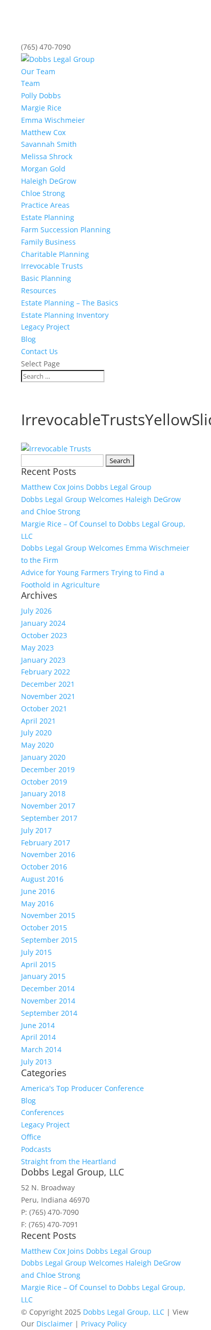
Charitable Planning (55, 254)
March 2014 (41, 1049)
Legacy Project (45, 327)
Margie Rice (41, 108)
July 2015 (36, 952)
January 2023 (43, 660)
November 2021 (48, 696)
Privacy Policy (103, 1323)
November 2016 (48, 854)
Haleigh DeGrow (48, 181)
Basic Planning (46, 278)
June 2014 (38, 1025)
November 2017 (48, 806)
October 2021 (44, 708)
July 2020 (36, 732)
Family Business (48, 242)
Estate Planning (47, 217)
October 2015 (44, 927)
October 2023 (44, 635)
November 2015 (48, 915)
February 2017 (45, 842)
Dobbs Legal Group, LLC (123, 1312)
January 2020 (43, 757)
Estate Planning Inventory (65, 315)
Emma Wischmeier (53, 120)
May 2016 (37, 903)
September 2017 (49, 818)
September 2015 (49, 940)
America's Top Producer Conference (82, 1088)
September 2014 (49, 1013)
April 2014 (38, 1037)
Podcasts (36, 1149)
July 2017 (36, 830)
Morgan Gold (43, 168)
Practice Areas (45, 205)
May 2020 (37, 745)
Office (31, 1137)
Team (30, 83)
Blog (28, 339)
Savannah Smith (49, 144)
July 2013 (36, 1061)
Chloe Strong (43, 193)
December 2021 (48, 684)
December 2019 (48, 769)
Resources (38, 290)
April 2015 (38, 964)
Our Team (38, 71)
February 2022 (45, 672)
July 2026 (36, 611)
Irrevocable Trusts (52, 266)
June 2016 (38, 891)
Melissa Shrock (46, 156)
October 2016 (44, 866)
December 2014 (48, 988)
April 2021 (38, 721)
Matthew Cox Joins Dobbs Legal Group (86, 487)
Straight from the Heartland (68, 1161)
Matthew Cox (43, 132)
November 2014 (48, 1001)
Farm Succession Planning (66, 229)
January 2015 (43, 976)
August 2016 (42, 879)
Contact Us (39, 351)
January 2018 (43, 793)
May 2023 (37, 647)
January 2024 (43, 623)
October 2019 (44, 782)
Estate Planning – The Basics (69, 303)
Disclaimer (54, 1323)
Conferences (42, 1112)
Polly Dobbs (41, 95)
